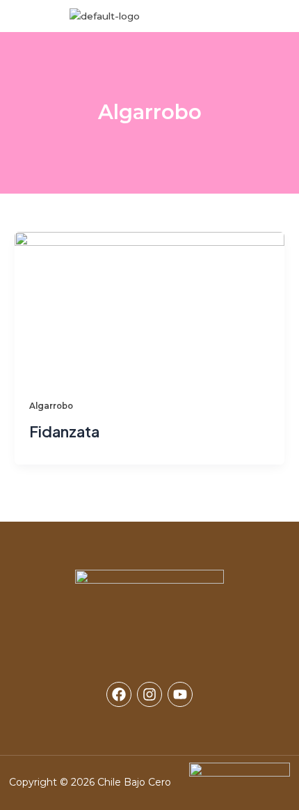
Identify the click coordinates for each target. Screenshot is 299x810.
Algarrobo (51, 406)
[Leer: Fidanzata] (149, 306)
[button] (254, 16)
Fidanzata (64, 431)
